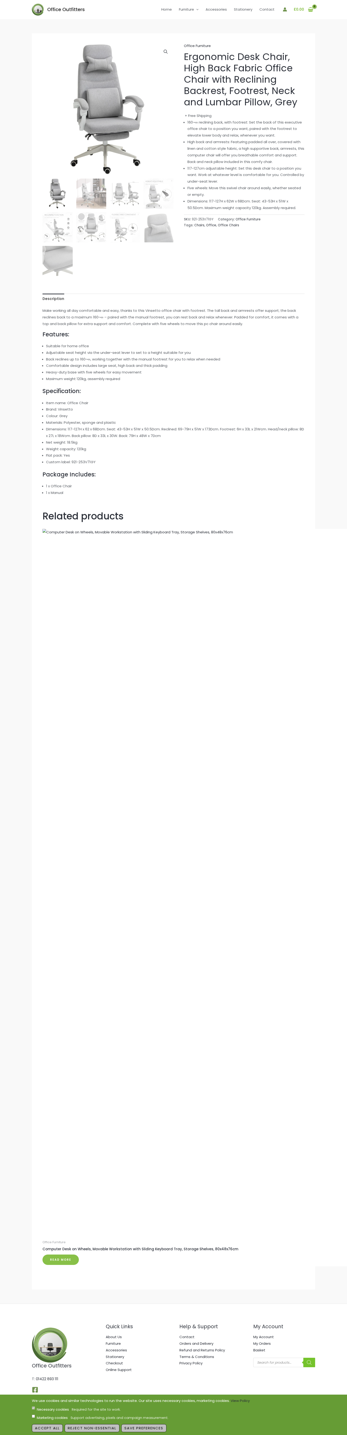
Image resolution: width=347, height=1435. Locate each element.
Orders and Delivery (196, 1343)
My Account (263, 1336)
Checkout (114, 1363)
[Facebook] (35, 1390)
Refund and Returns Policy (202, 1350)
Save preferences (143, 1428)
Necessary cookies (79, 1409)
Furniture (186, 9)
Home (166, 9)
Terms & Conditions (196, 1356)
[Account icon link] (285, 9)
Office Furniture (197, 45)
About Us (114, 1336)
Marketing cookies (102, 1417)
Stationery (243, 9)
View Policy (240, 1400)
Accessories (216, 9)
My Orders (262, 1343)
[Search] (309, 1362)
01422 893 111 (47, 1379)
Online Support (119, 1369)
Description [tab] (53, 298)
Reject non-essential (92, 1428)
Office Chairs (228, 225)
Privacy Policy (191, 1363)
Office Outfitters (66, 9)
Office (211, 225)
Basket (259, 1350)
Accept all (47, 1428)
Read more (60, 1260)
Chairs (199, 225)
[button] (196, 9)
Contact (267, 9)
